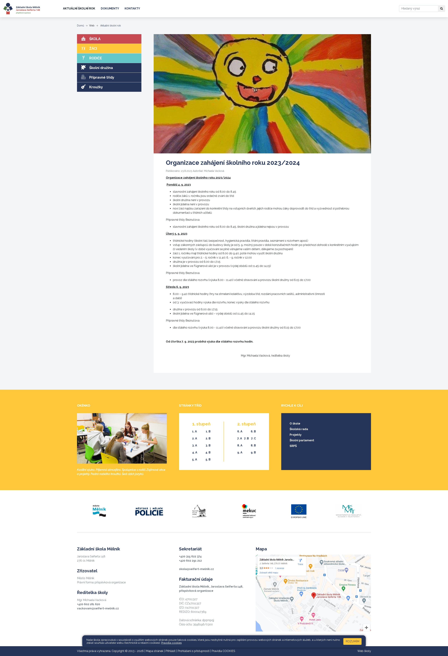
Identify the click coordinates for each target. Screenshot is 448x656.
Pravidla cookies (171, 642)
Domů (80, 25)
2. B (208, 438)
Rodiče (95, 58)
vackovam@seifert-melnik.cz (98, 608)
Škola (94, 39)
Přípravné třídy (101, 77)
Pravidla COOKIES (223, 651)
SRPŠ (293, 446)
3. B (208, 445)
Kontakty (132, 8)
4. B (208, 452)
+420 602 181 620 (88, 604)
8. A (239, 445)
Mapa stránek (154, 651)
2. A (194, 438)
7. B (246, 438)
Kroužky (95, 87)
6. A (239, 431)
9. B (253, 452)
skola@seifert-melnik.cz (196, 569)
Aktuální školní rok (79, 8)
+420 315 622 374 (190, 556)
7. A (239, 438)
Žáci (92, 48)
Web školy (364, 651)
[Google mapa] (313, 593)
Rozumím (352, 641)
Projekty (296, 434)
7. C (253, 438)
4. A (194, 452)
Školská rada (299, 429)
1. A (194, 431)
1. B (208, 431)
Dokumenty (110, 8)
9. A (239, 452)
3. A (194, 445)
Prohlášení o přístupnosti (193, 651)
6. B (253, 431)
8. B (253, 445)
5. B (208, 459)
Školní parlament (302, 440)
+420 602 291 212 (190, 560)
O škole (295, 423)
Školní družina (100, 68)
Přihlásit (170, 651)
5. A (194, 459)
